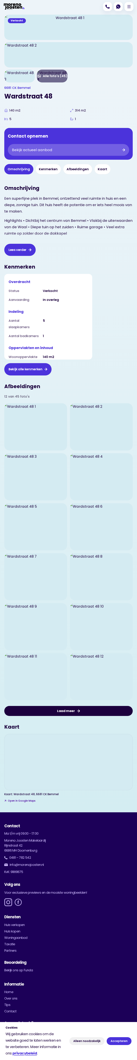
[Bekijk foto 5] (35, 526)
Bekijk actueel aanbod (32, 149)
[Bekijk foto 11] (35, 676)
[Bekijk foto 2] (68, 54)
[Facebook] (18, 902)
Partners (10, 950)
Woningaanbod (15, 937)
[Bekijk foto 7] (35, 576)
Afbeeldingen (78, 169)
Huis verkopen (14, 925)
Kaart (102, 169)
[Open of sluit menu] (129, 6)
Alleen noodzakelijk (87, 1041)
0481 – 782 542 (20, 857)
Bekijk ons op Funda (18, 970)
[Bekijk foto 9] (35, 626)
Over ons (10, 998)
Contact (10, 1011)
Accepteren (119, 1041)
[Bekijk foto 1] (35, 426)
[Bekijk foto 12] (101, 676)
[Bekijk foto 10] (101, 626)
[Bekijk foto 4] (101, 476)
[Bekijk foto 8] (101, 576)
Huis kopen (12, 931)
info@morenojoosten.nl (27, 864)
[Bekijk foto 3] (19, 76)
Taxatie (9, 944)
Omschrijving (19, 169)
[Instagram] (8, 902)
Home (8, 992)
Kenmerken (48, 169)
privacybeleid (24, 1053)
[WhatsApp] (118, 6)
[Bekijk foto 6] (101, 526)
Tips (7, 1005)
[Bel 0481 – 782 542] (107, 6)
